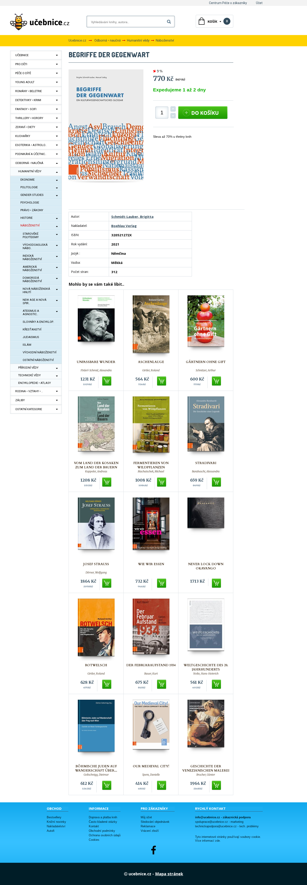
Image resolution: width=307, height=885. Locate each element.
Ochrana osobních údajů (104, 835)
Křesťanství (32, 329)
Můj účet (146, 817)
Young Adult (24, 82)
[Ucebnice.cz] (39, 22)
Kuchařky (22, 136)
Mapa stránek (169, 873)
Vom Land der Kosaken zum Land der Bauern (96, 465)
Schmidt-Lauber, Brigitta (132, 216)
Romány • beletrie (28, 91)
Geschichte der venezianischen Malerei (205, 768)
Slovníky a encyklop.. (38, 321)
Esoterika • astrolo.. (31, 145)
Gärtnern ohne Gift (206, 362)
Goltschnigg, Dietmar (96, 774)
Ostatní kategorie (28, 409)
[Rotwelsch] (96, 630)
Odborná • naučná (29, 163)
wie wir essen (151, 564)
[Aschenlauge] (151, 326)
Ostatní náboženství (38, 360)
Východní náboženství (39, 352)
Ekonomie (27, 179)
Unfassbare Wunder (96, 362)
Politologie (29, 187)
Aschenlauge (151, 362)
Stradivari (205, 463)
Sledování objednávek (155, 821)
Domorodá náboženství (32, 279)
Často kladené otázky (103, 821)
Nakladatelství (56, 826)
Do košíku (107, 381)
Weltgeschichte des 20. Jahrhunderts (206, 667)
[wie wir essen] (151, 529)
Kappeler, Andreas (96, 471)
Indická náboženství (32, 257)
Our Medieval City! (151, 766)
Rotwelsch (96, 665)
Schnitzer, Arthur (206, 370)
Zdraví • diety (25, 127)
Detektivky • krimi (28, 100)
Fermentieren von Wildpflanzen (151, 465)
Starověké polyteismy (31, 235)
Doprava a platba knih (103, 817)
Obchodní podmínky (102, 830)
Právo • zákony (31, 210)
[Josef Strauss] (96, 529)
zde (217, 840)
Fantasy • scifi (25, 109)
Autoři (50, 830)
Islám (27, 344)
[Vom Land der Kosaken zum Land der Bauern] (96, 427)
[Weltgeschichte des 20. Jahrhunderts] (205, 630)
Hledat (170, 21)
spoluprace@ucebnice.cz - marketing (219, 821)
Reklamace (148, 826)
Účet (259, 3)
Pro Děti (21, 64)
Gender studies (32, 195)
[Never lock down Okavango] (205, 529)
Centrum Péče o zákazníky (228, 3)
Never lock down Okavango (205, 566)
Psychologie (29, 202)
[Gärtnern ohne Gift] (205, 326)
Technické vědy (29, 375)
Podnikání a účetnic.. (30, 154)
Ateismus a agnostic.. (31, 312)
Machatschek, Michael (151, 471)
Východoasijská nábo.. (35, 246)
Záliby (20, 400)
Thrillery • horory (29, 118)
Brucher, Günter (205, 774)
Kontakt (94, 826)
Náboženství (30, 225)
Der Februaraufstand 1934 (151, 665)
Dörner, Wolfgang (96, 572)
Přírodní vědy (28, 367)
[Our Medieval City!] (151, 731)
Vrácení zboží (150, 830)
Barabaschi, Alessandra (206, 471)
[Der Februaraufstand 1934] (151, 630)
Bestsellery (54, 817)
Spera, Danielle (151, 774)
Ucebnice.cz (77, 40)
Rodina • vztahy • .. (29, 391)
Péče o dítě (23, 73)
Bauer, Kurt (151, 673)
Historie (26, 217)
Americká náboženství (32, 268)
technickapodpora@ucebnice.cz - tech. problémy (227, 826)
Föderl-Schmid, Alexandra (96, 370)
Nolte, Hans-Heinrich (205, 673)
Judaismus (31, 337)
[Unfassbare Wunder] (96, 326)
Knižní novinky (56, 821)
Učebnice (22, 55)
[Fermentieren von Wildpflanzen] (151, 427)
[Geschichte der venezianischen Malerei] (205, 731)
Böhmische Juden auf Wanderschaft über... (96, 768)
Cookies (94, 839)
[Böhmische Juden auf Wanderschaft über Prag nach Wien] (96, 731)
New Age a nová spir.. (35, 301)
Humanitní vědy (29, 171)
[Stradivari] (205, 427)
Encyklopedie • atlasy (34, 383)
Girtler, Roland (151, 370)
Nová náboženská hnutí (36, 290)
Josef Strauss (96, 564)
